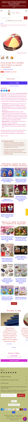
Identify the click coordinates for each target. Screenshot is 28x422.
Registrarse (21, 395)
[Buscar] (25, 17)
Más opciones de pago (14, 86)
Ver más (13, 347)
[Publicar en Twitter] (4, 91)
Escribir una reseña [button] (14, 360)
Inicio (2, 23)
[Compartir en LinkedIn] (6, 91)
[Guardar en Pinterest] (9, 91)
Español (13, 401)
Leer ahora (9, 344)
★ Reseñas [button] (26, 212)
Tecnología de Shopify (14, 419)
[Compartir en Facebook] (2, 91)
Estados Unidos (13, 404)
